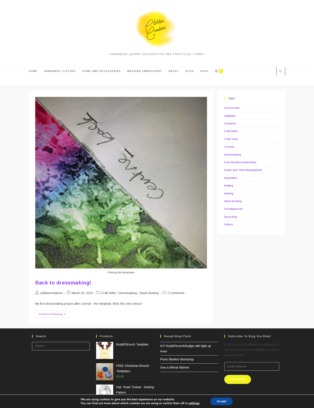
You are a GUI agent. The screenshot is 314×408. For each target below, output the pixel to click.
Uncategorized (233, 208)
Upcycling (230, 216)
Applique (229, 115)
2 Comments (176, 293)
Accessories (232, 107)
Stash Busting (149, 293)
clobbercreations (51, 293)
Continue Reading (54, 315)
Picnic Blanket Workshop (177, 359)
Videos (228, 224)
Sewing (228, 193)
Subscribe (238, 379)
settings (194, 403)
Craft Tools (231, 139)
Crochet (229, 146)
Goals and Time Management (243, 170)
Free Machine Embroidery (240, 162)
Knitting (228, 185)
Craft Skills (108, 293)
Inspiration (230, 177)
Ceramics (230, 123)
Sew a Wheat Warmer (174, 367)
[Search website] (281, 71)
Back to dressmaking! (63, 283)
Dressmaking (128, 293)
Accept (221, 401)
